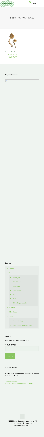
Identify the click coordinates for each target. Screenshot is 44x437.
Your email (10, 344)
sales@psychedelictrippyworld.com (19, 383)
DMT (14, 299)
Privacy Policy (18, 321)
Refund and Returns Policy (22, 325)
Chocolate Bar (18, 290)
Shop (11, 273)
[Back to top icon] (22, 416)
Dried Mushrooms (19, 282)
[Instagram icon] (26, 429)
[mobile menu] (41, 4)
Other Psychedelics (20, 303)
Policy (11, 316)
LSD (14, 294)
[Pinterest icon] (23, 429)
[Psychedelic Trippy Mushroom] (7, 3)
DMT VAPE (16, 286)
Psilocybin (16, 278)
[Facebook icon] (18, 429)
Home (11, 269)
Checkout (13, 312)
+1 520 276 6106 (11, 381)
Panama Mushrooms (12, 52)
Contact (12, 308)
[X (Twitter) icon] (21, 429)
